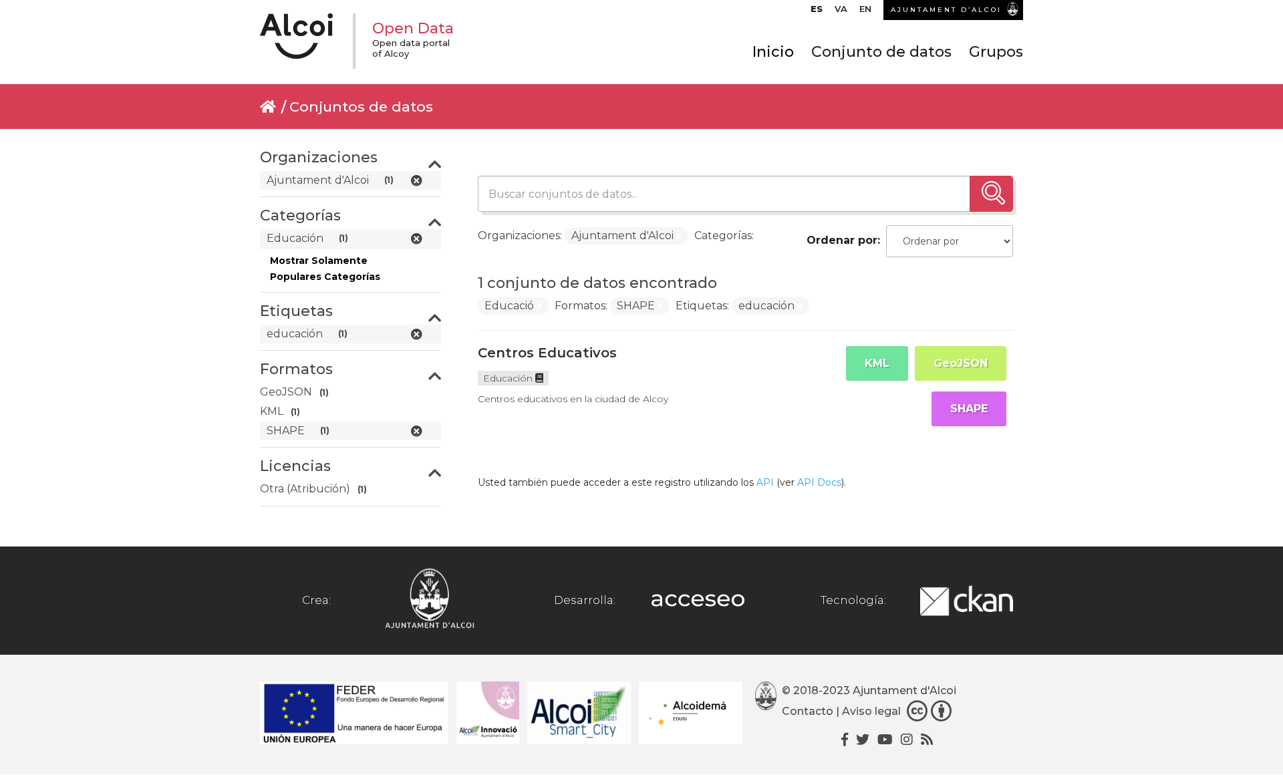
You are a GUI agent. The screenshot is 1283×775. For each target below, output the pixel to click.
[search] (991, 194)
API (765, 482)
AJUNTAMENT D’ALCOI (946, 9)
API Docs (819, 482)
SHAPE (969, 408)
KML (877, 363)
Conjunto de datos (881, 52)
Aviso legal (871, 712)
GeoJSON (961, 363)
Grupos (996, 52)
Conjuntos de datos (361, 106)
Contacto (807, 712)
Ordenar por (842, 240)
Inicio (773, 52)
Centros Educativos (547, 353)
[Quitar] (679, 236)
